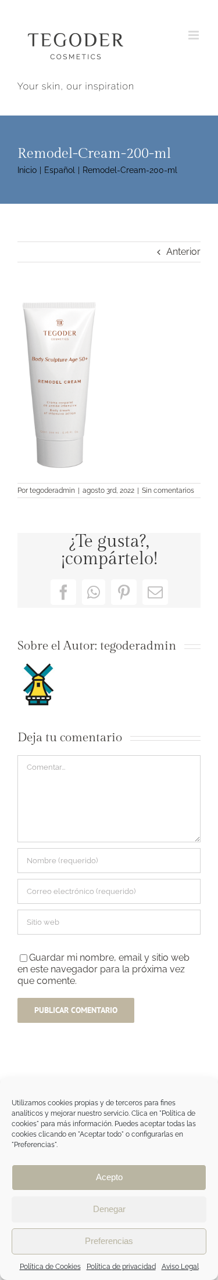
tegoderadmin (52, 490)
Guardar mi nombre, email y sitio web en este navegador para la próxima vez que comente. (103, 969)
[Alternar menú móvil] (194, 35)
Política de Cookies (50, 1267)
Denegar (109, 1209)
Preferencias (109, 1241)
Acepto (109, 1177)
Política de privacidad (121, 1267)
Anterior (183, 251)
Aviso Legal (180, 1267)
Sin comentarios (168, 490)
